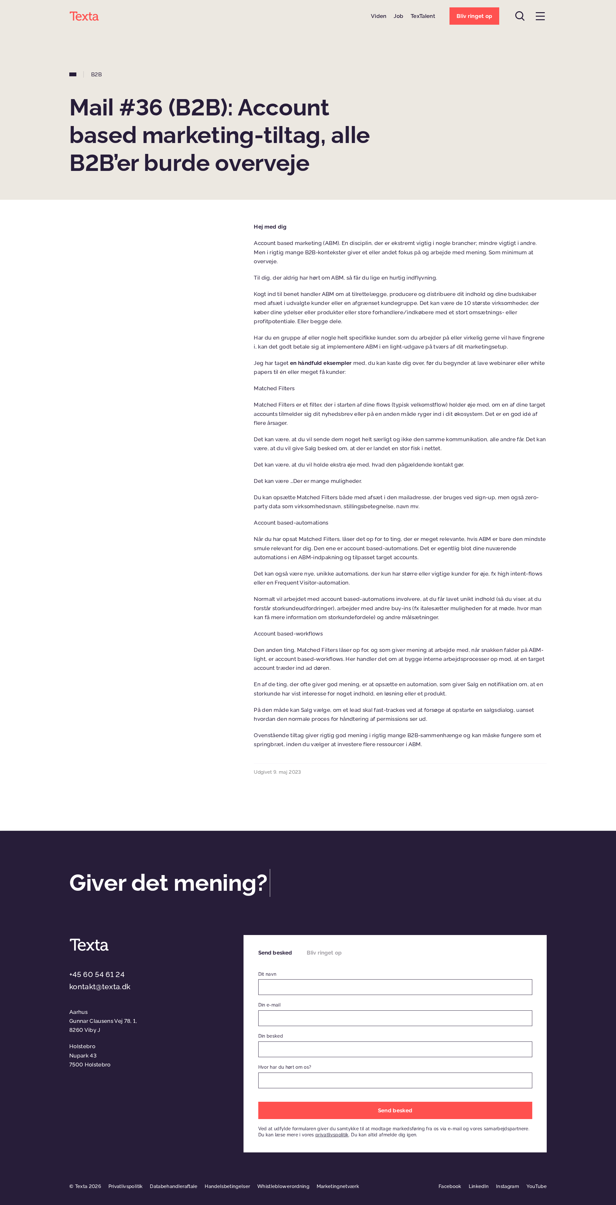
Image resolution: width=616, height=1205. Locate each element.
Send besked (275, 952)
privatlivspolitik (332, 1134)
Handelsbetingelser (227, 1186)
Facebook (450, 1186)
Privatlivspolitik (125, 1186)
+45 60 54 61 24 (96, 974)
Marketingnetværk (338, 1186)
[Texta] (84, 16)
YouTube (536, 1186)
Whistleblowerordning (283, 1186)
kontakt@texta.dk (99, 986)
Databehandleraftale (173, 1186)
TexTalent (423, 16)
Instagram (507, 1186)
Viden (379, 16)
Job (398, 16)
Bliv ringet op (324, 952)
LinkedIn (479, 1186)
